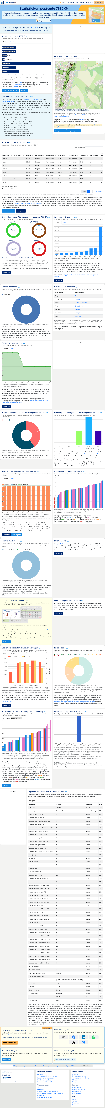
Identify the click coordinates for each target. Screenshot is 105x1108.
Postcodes (40, 1078)
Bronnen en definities (79, 1076)
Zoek (62, 2)
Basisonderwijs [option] (15, 718)
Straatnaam (6, 155)
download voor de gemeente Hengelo (90, 454)
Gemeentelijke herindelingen (81, 1078)
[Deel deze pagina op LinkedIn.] (83, 1037)
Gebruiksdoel (50, 155)
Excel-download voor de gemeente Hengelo (27, 203)
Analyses (75, 1074)
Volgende (99, 191)
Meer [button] (90, 2)
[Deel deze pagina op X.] (73, 1042)
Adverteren (75, 1099)
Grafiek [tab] (5, 42)
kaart (20, 83)
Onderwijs (6, 785)
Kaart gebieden (77, 1087)
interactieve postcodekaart (61, 116)
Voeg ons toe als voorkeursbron (66, 1059)
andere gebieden (7, 701)
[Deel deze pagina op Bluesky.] (83, 1042)
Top (91, 1066)
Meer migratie (16, 535)
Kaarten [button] (80, 2)
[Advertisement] (78, 40)
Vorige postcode (60, 131)
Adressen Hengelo (8, 211)
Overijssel (78, 313)
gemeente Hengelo (8, 101)
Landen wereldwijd (43, 1082)
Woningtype (73, 155)
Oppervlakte (62, 155)
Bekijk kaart (96, 21)
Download (99, 2)
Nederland (71, 127)
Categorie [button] (32, 801)
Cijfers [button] (71, 2)
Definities (24, 90)
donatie (10, 1035)
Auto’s (39, 1087)
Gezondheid (41, 1089)
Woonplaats (38, 155)
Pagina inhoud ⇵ (45, 21)
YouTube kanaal (77, 1105)
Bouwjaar (83, 155)
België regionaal (55, 1082)
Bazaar (34, 27)
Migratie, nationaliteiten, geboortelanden (50, 1093)
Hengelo (77, 299)
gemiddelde (60, 544)
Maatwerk (75, 1103)
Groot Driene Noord (81, 303)
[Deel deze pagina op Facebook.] (73, 1037)
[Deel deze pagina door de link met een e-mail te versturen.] (63, 1037)
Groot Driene (79, 306)
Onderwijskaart (77, 1091)
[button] (27, 36)
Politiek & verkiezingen (44, 1097)
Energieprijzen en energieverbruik (48, 1091)
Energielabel (94, 155)
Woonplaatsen (49, 1078)
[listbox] (16, 718)
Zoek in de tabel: (79, 148)
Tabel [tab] (12, 42)
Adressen (40, 1074)
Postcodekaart (76, 1093)
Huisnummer (18, 155)
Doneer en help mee (9, 1043)
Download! (6, 642)
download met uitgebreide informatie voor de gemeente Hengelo (74, 702)
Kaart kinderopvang (78, 1089)
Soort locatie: (6, 718)
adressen (16, 87)
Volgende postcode (74, 131)
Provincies (40, 1080)
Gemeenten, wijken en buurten (47, 1076)
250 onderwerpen (16, 85)
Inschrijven (6, 1059)
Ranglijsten (75, 1082)
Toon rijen (8, 188)
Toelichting (6, 272)
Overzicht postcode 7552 (10, 90)
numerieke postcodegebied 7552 (32, 99)
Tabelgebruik (21, 211)
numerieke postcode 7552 (78, 115)
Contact (74, 1101)
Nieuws (74, 1080)
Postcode (28, 155)
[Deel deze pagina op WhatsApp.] (94, 1037)
